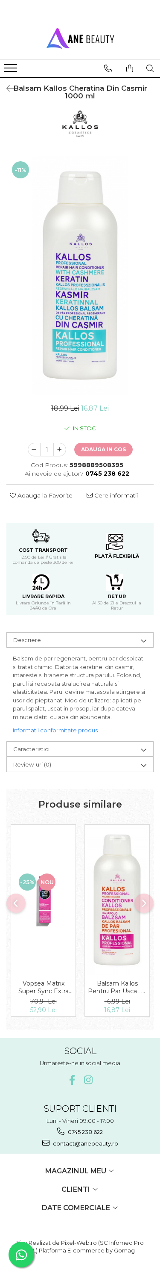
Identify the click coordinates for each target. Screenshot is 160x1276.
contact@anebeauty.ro (85, 1143)
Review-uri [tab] (32, 764)
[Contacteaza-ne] (108, 68)
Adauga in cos (103, 449)
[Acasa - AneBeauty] (80, 38)
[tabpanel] (80, 275)
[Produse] (11, 70)
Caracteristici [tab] (31, 749)
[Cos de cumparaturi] (129, 68)
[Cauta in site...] (150, 68)
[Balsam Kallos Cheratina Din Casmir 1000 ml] (80, 275)
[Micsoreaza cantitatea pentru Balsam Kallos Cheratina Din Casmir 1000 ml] (34, 449)
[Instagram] (88, 1079)
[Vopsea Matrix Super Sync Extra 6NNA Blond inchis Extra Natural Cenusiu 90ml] (43, 900)
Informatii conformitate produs (55, 730)
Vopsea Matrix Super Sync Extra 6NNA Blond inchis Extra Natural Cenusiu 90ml (43, 987)
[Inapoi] (6, 88)
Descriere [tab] (27, 640)
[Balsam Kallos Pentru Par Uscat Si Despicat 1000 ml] (117, 900)
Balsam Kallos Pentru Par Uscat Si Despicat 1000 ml (117, 987)
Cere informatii (115, 495)
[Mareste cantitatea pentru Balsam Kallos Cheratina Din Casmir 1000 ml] (59, 449)
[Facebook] (71, 1079)
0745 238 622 (85, 1131)
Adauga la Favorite (44, 495)
